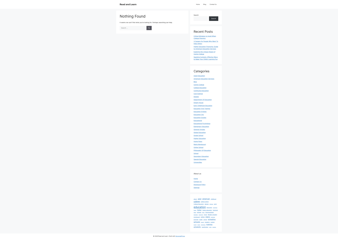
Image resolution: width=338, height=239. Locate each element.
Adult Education (199, 76)
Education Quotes (200, 117)
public (201, 219)
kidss (203, 212)
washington (205, 227)
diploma (211, 204)
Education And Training (202, 109)
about (195, 199)
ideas (195, 212)
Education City (199, 115)
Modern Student (212, 214)
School (196, 153)
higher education (207, 210)
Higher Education (200, 138)
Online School (198, 147)
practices (213, 217)
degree (207, 204)
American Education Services (204, 79)
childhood (213, 199)
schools (197, 222)
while (210, 227)
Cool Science (198, 94)
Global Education (200, 132)
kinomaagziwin (209, 212)
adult (199, 199)
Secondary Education (201, 156)
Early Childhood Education (203, 106)
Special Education (200, 159)
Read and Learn (128, 4)
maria (205, 214)
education (200, 207)
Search (196, 15)
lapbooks (196, 214)
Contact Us (213, 4)
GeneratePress (180, 236)
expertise (215, 207)
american (206, 199)
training (209, 225)
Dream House (198, 103)
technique (203, 224)
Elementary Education (201, 126)
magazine (201, 214)
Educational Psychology (202, 123)
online (203, 217)
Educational (198, 120)
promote (196, 219)
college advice (205, 201)
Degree (196, 97)
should (202, 222)
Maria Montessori (200, 144)
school (205, 219)
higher (199, 210)
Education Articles (200, 112)
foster (195, 210)
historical (215, 210)
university (197, 227)
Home (198, 4)
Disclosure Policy (200, 185)
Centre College (199, 85)
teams (198, 224)
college (197, 201)
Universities (198, 162)
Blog (204, 4)
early (215, 204)
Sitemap (196, 187)
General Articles (199, 129)
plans (208, 217)
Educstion (209, 207)
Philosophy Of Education (202, 150)
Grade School (198, 135)
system (213, 222)
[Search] (149, 28)
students (207, 222)
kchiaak (199, 212)
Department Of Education (203, 100)
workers (214, 227)
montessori (197, 217)
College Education (200, 88)
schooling (212, 219)
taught (195, 224)
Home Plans (198, 141)
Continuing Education (201, 91)
